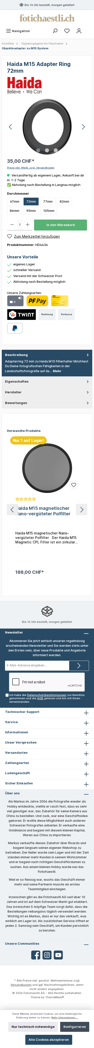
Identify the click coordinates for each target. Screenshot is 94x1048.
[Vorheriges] (11, 127)
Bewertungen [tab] (16, 403)
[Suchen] (55, 31)
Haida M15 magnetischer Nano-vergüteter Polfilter (42, 511)
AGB (40, 698)
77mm (48, 201)
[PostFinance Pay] (37, 300)
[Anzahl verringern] (12, 225)
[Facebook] (35, 955)
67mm (14, 201)
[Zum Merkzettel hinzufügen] (74, 485)
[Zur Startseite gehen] (47, 17)
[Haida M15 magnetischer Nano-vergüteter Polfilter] (47, 468)
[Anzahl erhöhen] (28, 225)
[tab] (47, 363)
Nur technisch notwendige (33, 1027)
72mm (31, 201)
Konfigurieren (74, 1027)
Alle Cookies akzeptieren (49, 1040)
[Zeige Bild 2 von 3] (47, 150)
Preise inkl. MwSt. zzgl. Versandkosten (30, 167)
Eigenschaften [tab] (17, 381)
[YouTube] (58, 955)
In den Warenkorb (60, 225)
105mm (48, 211)
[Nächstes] (83, 127)
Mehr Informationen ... (64, 1017)
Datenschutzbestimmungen (46, 695)
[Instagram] (47, 955)
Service (11, 722)
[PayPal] (15, 328)
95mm (31, 211)
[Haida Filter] (24, 85)
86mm (14, 211)
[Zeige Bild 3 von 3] (56, 150)
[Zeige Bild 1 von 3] (38, 150)
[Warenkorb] (88, 28)
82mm (64, 201)
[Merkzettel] (67, 31)
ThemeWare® (54, 997)
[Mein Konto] (79, 31)
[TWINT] (21, 314)
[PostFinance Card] (59, 300)
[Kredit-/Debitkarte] (15, 300)
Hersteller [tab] (13, 392)
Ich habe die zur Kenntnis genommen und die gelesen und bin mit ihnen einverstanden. (47, 698)
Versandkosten (21, 985)
